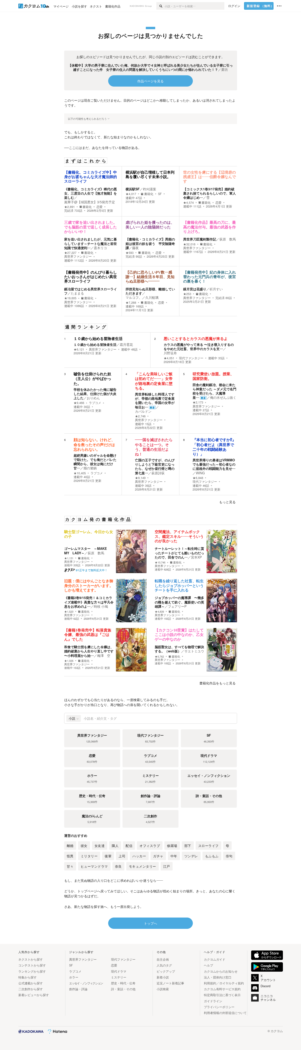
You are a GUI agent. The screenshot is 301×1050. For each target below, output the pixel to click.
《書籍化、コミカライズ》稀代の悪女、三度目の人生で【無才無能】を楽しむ (90, 193)
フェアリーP (177, 606)
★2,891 (69, 207)
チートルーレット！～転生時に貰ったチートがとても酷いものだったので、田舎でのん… (179, 552)
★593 (130, 253)
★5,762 (159, 656)
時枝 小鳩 (101, 606)
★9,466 (79, 403)
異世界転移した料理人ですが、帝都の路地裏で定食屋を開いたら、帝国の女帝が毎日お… (154, 400)
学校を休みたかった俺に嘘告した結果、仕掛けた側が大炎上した (95, 393)
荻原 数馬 (227, 239)
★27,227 (70, 253)
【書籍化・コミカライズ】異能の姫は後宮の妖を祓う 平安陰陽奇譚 (150, 243)
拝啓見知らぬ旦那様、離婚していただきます (150, 291)
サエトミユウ (194, 651)
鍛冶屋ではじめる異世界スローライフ (90, 291)
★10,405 (80, 473)
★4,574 (188, 202)
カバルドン (143, 411)
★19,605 (70, 298)
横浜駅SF (133, 189)
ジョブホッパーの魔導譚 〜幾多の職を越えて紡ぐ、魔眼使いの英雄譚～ (179, 601)
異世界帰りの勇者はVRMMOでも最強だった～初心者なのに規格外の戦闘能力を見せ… (214, 464)
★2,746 (140, 416)
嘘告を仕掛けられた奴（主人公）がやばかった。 (92, 378)
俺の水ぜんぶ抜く (223, 397)
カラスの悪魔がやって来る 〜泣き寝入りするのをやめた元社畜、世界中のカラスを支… (199, 346)
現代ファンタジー (191, 358)
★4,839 (159, 611)
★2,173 (198, 402)
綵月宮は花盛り (194, 289)
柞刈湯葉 (149, 189)
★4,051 (169, 358)
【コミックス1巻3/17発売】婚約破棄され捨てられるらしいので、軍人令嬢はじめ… (209, 193)
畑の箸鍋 (90, 468)
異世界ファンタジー (78, 256)
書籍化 (87, 207)
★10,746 (160, 562)
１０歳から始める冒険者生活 (98, 339)
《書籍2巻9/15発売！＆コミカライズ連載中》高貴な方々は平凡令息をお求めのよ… (89, 601)
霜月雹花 (126, 344)
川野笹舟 (170, 353)
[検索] (160, 6)
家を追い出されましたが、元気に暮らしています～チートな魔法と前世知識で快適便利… (90, 243)
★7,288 (131, 302)
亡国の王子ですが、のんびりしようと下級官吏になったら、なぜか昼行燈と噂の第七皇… (154, 466)
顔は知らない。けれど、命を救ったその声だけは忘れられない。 (94, 444)
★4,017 (131, 194)
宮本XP (196, 557)
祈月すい (216, 289)
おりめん (93, 397)
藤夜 (135, 247)
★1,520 (68, 611)
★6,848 (198, 478)
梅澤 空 (103, 655)
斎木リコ (100, 247)
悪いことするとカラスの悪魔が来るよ (196, 339)
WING (200, 473)
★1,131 (68, 558)
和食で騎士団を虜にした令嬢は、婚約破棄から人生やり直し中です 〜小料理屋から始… (89, 651)
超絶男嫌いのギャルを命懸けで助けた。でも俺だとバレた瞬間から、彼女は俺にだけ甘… (95, 462)
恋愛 (99, 207)
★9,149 (140, 478)
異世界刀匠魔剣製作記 (199, 239)
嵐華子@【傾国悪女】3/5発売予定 (89, 202)
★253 (187, 294)
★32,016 (189, 244)
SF (160, 194)
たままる (77, 293)
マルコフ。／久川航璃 (142, 297)
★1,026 (68, 661)
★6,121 (79, 349)
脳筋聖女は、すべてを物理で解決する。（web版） (179, 648)
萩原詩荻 (158, 473)
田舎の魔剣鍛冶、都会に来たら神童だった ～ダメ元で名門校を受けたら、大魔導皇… (214, 391)
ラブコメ (95, 403)
